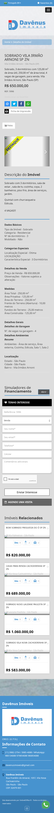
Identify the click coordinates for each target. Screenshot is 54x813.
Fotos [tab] (10, 125)
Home (7, 42)
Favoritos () (46, 3)
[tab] (27, 402)
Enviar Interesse (27, 492)
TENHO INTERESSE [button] (18, 402)
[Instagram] (27, 808)
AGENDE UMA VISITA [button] (19, 502)
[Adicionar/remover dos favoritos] (48, 528)
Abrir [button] (43, 391)
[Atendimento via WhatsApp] (46, 804)
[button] (8, 151)
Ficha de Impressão (20, 111)
